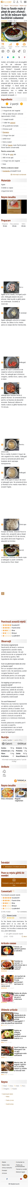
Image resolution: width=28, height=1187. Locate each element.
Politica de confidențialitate (20, 1165)
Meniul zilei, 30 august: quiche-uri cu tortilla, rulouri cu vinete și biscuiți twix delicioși (14, 1067)
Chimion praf (7, 129)
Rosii (5, 1086)
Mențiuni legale (20, 1172)
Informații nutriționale (19, 174)
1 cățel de (9, 123)
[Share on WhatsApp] (13, 57)
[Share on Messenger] (8, 57)
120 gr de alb (9, 154)
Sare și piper (7, 142)
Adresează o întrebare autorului (14, 867)
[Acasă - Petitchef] (2, 5)
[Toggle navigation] (25, 2)
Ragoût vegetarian (19, 800)
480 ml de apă (8, 158)
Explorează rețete (7, 1094)
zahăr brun (6, 139)
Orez (11, 1086)
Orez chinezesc (7, 799)
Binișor (14, 633)
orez (11, 154)
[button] (3, 32)
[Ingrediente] (2, 593)
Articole (4, 1173)
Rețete (4, 1162)
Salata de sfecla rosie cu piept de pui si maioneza (20, 996)
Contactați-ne (20, 1162)
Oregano (6, 132)
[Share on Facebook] (2, 57)
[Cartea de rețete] (14, 2)
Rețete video (6, 1165)
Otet (17, 1086)
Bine (13, 630)
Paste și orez (10, 1100)
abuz (25, 936)
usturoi (12, 123)
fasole (10, 145)
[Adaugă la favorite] (24, 51)
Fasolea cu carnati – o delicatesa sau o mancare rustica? (20, 965)
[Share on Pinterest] (24, 57)
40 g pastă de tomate (10, 126)
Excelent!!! (15, 625)
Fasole (14, 1089)
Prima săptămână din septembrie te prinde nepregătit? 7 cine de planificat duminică (13, 1018)
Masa (7, 1096)
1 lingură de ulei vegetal (11, 111)
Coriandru (6, 171)
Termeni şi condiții (21, 1169)
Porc (23, 1086)
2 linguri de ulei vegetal (11, 161)
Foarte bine (15, 628)
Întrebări (4, 1170)
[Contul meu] (17, 2)
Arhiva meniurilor (7, 1167)
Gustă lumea (9, 1104)
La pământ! (15, 636)
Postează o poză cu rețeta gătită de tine (14, 884)
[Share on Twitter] (19, 57)
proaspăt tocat (12, 171)
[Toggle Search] (21, 2)
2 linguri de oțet (8, 135)
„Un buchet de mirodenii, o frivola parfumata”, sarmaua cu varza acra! (13, 981)
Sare (4, 164)
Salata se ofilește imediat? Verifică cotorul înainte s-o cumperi (13, 1035)
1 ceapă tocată (8, 119)
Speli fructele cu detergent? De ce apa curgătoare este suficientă (20, 1051)
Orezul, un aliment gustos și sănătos (20, 949)
